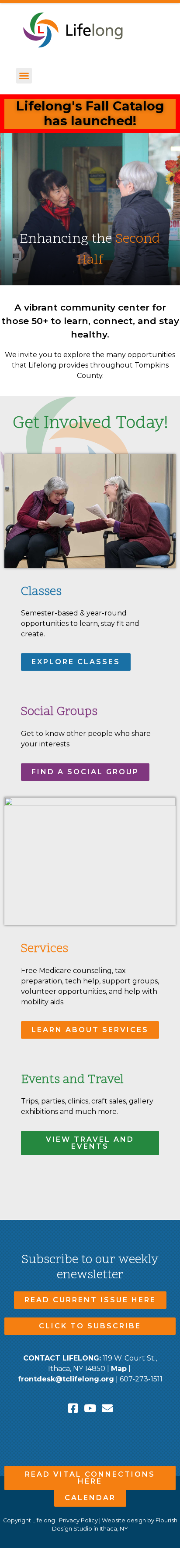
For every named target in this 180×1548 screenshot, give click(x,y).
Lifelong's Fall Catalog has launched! (90, 113)
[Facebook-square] (73, 1408)
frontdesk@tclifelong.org (66, 1379)
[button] (24, 76)
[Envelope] (107, 1408)
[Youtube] (90, 1408)
